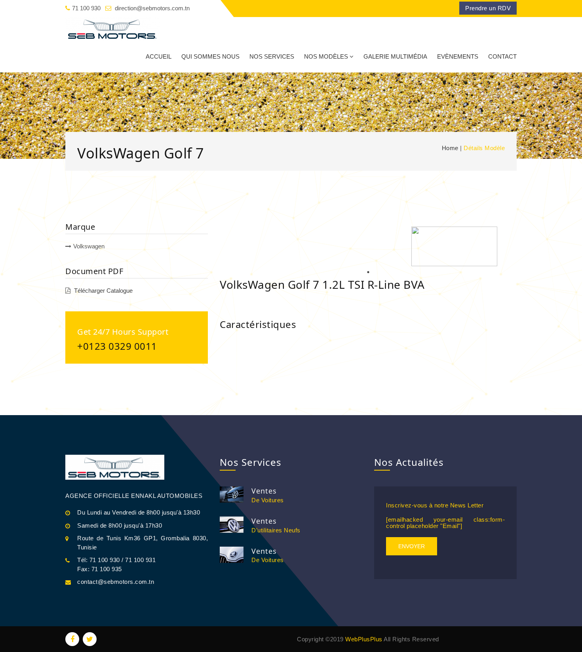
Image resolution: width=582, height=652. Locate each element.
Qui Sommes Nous (210, 56)
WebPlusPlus (363, 639)
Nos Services (271, 56)
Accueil (158, 56)
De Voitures (267, 500)
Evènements (457, 56)
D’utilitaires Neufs (276, 530)
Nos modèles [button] (326, 56)
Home (450, 148)
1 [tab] (368, 272)
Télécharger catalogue (103, 290)
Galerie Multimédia (395, 56)
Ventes (264, 491)
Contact (502, 56)
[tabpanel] (454, 246)
